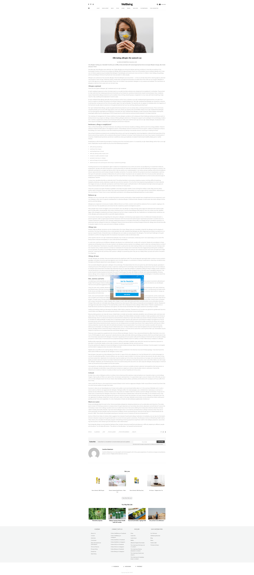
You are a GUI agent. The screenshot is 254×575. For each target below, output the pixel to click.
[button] (127, 281)
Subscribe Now (127, 294)
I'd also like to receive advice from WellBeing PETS (127, 291)
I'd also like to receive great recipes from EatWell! (126, 290)
